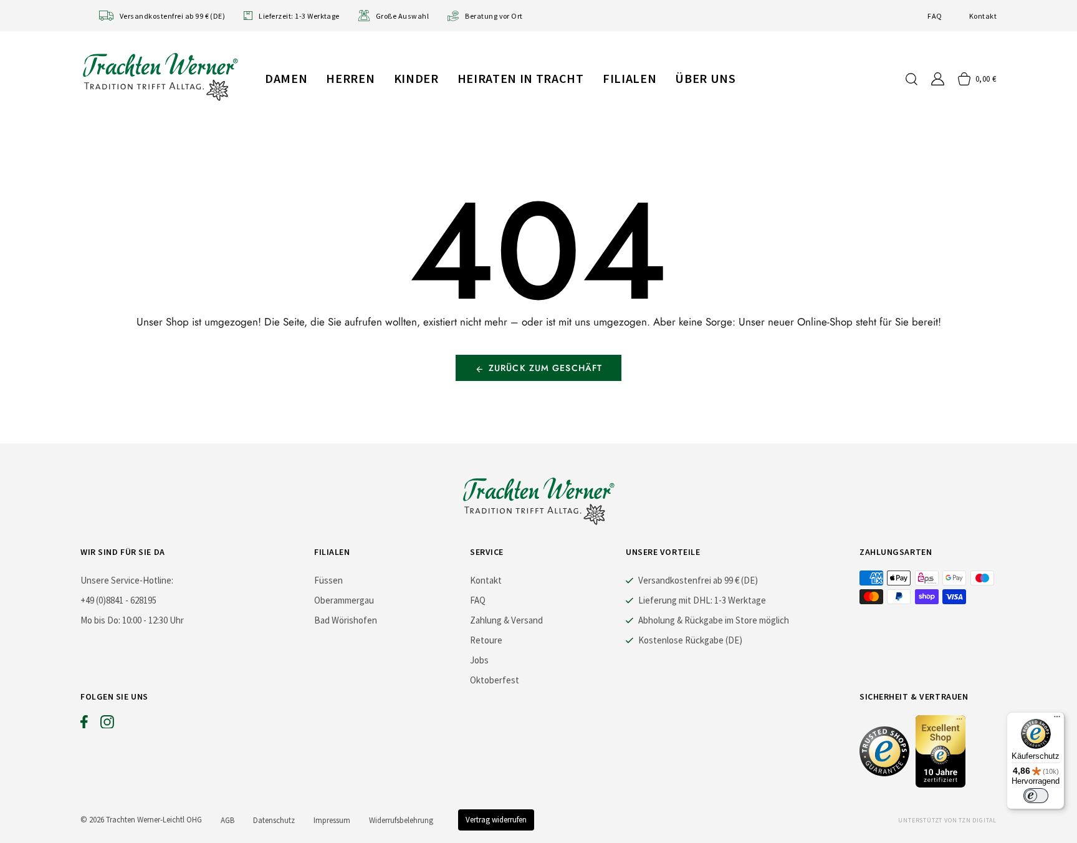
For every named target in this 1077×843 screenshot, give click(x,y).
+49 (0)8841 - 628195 (118, 600)
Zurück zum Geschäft (545, 368)
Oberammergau (344, 600)
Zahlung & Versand (506, 620)
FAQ (934, 16)
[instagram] (107, 724)
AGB (227, 820)
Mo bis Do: (100, 620)
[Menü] (1057, 719)
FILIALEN (629, 78)
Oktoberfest (494, 680)
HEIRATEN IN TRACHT (520, 78)
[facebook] (84, 724)
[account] (937, 78)
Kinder (416, 78)
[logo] (160, 76)
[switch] (1035, 795)
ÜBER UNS (705, 78)
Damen (286, 78)
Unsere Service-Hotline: (126, 580)
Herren (350, 78)
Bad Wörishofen (345, 620)
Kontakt (983, 16)
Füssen (328, 580)
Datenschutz (274, 820)
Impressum (332, 820)
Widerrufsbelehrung (401, 820)
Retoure (486, 640)
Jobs (479, 660)
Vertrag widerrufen (496, 819)
